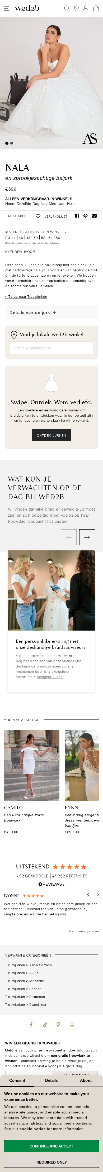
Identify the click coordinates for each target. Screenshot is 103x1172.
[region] (51, 913)
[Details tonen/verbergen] (54, 312)
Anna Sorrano (40, 964)
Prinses (35, 988)
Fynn (71, 808)
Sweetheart (38, 1004)
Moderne (36, 980)
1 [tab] (6, 143)
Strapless (37, 996)
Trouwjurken (15, 964)
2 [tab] (11, 143)
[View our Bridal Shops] (76, 8)
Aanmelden (85, 8)
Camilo (13, 808)
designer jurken (50, 676)
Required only (51, 1162)
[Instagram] (72, 1023)
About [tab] (86, 1080)
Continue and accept (51, 1146)
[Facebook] (31, 1023)
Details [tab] (51, 1080)
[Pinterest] (58, 1023)
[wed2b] (27, 8)
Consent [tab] (17, 1080)
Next (87, 537)
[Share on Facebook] (77, 215)
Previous (69, 537)
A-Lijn (34, 972)
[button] (88, 894)
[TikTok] (44, 1023)
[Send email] (94, 215)
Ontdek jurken (51, 435)
